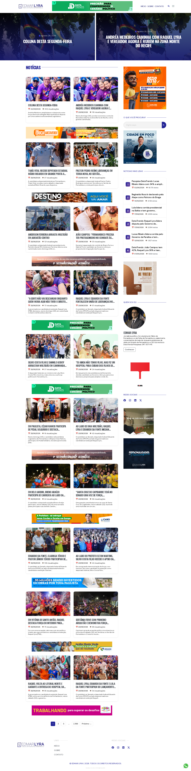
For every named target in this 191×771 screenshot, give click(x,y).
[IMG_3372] (72, 587)
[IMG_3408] (72, 201)
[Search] (164, 125)
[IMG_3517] (144, 108)
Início (143, 6)
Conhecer (129, 349)
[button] (168, 6)
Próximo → (87, 723)
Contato (159, 6)
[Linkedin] (135, 400)
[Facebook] (124, 400)
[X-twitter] (140, 400)
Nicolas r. (101, 768)
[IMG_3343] (72, 265)
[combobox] (142, 125)
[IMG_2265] (72, 523)
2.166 (75, 723)
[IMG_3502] (72, 138)
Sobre (150, 6)
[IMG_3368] (72, 651)
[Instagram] (130, 400)
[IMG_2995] (72, 714)
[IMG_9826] (92, 10)
